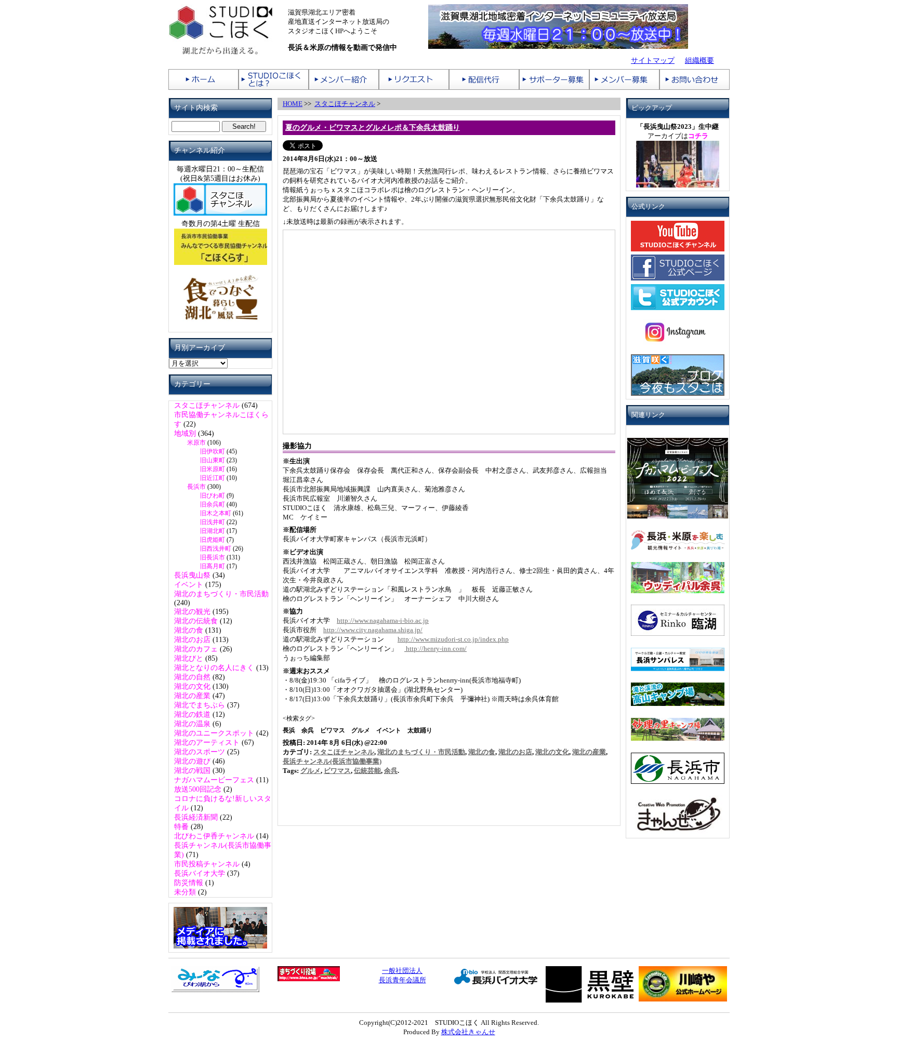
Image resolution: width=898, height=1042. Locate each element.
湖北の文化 (192, 686)
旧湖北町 (212, 531)
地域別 (185, 433)
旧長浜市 (212, 557)
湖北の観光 (192, 612)
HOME (292, 104)
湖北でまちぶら (199, 705)
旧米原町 (212, 469)
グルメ (310, 770)
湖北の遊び (192, 761)
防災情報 (188, 883)
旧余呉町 (212, 504)
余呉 (391, 770)
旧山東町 (212, 460)
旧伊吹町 (212, 451)
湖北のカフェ (196, 649)
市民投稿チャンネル (207, 864)
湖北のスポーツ (199, 752)
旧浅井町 (212, 522)
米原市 (196, 442)
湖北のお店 (192, 640)
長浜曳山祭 (192, 575)
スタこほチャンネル (207, 405)
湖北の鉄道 (192, 714)
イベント (188, 585)
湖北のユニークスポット (214, 733)
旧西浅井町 (215, 548)
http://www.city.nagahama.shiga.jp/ (372, 630)
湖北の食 (188, 630)
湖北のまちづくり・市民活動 (221, 594)
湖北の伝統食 (196, 621)
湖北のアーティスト (207, 742)
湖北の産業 (192, 696)
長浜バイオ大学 (199, 873)
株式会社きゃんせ (468, 1032)
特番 (181, 827)
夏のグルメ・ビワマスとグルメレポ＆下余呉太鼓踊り (372, 127)
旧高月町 (212, 566)
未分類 (185, 892)
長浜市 (196, 486)
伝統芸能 (367, 770)
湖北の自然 (192, 677)
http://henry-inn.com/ (435, 648)
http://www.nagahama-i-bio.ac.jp (383, 620)
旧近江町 (212, 478)
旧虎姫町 (212, 539)
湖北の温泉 (192, 724)
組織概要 (699, 60)
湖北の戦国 (192, 770)
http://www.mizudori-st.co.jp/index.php (453, 639)
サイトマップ (653, 60)
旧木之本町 (215, 513)
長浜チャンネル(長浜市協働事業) (332, 761)
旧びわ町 (212, 495)
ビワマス (337, 770)
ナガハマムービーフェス (214, 780)
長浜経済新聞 (196, 817)
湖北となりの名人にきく (214, 668)
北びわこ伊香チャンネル (214, 836)
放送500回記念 (197, 789)
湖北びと (188, 658)
